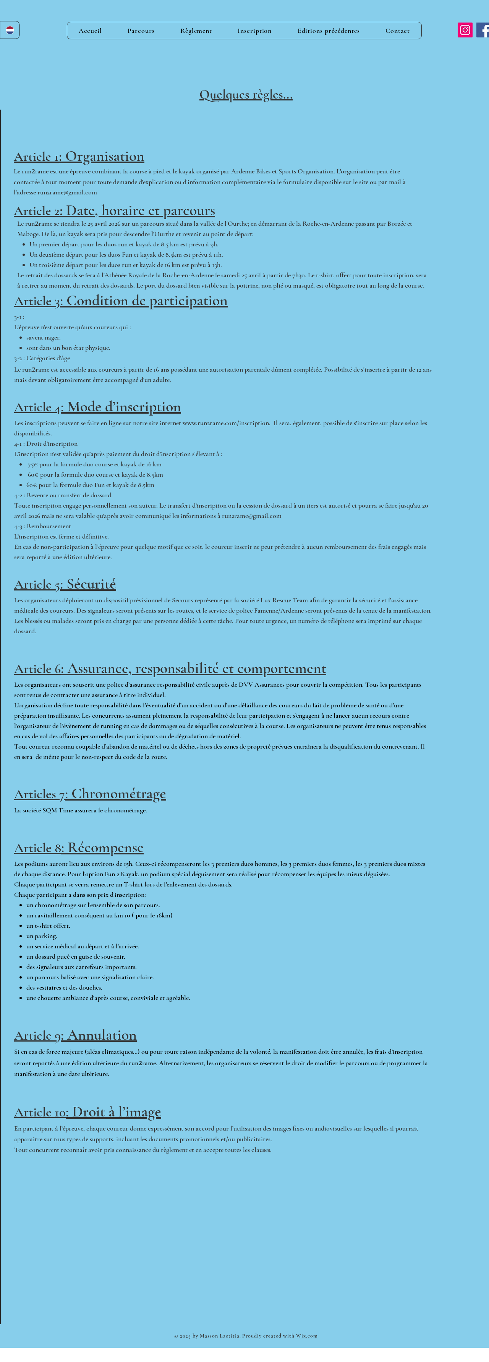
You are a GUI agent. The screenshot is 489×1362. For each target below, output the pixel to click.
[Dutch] (9, 30)
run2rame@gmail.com (67, 192)
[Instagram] (465, 30)
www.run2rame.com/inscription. (226, 423)
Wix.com (307, 1336)
